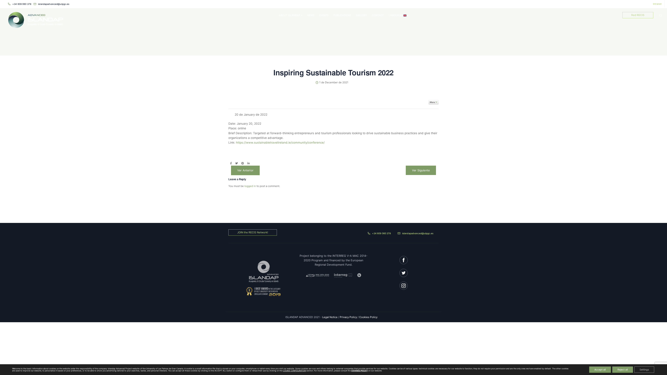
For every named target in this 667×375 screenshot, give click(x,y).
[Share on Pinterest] (242, 163)
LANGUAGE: (396, 15)
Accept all (600, 369)
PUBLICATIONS (342, 15)
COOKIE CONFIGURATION (294, 371)
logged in (250, 186)
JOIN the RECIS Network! (252, 232)
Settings (644, 369)
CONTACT (378, 15)
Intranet (657, 3)
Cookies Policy (368, 317)
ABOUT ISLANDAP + (290, 15)
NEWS (310, 15)
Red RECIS (637, 15)
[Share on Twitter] (236, 163)
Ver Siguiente (421, 170)
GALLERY (361, 15)
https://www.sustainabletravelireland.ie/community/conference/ (280, 142)
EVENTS (324, 15)
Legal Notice (330, 317)
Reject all (622, 369)
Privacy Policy (348, 317)
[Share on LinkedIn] (248, 163)
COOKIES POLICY (359, 370)
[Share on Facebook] (231, 163)
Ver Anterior (245, 170)
